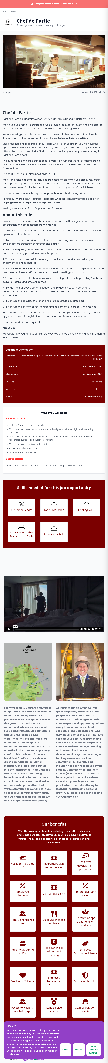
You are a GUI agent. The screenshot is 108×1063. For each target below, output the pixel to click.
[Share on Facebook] (91, 92)
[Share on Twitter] (100, 92)
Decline (78, 1050)
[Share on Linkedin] (95, 92)
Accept (65, 1050)
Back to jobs (10, 11)
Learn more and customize (94, 1049)
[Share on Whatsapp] (104, 92)
